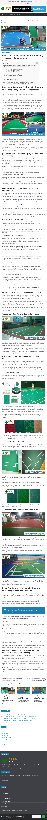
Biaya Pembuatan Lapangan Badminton (11, 594)
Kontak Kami (12, 14)
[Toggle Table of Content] (36, 63)
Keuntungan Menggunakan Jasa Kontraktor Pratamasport (16, 68)
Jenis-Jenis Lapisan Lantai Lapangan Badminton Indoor (16, 76)
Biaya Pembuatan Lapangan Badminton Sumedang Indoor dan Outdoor (18, 82)
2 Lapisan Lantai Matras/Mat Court (12, 79)
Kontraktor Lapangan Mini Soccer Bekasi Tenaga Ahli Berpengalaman (17, 720)
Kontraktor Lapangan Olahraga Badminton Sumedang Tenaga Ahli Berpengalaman (21, 65)
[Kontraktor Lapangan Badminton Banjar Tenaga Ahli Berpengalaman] (39, 687)
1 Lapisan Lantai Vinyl (9, 78)
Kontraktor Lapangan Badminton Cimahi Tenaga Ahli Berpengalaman (17, 722)
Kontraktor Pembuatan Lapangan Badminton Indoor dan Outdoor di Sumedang (20, 83)
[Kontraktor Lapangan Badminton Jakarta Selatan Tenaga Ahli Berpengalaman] (23, 687)
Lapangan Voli (4, 744)
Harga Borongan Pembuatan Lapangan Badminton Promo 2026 (7, 698)
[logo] (9, 757)
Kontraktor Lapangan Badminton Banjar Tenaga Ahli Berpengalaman (35, 679)
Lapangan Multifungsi (6, 739)
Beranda (3, 20)
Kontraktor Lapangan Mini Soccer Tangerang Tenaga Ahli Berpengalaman (18, 714)
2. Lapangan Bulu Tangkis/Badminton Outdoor (14, 80)
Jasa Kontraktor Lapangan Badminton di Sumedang (32, 668)
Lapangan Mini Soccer (6, 737)
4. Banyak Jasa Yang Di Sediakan (13, 72)
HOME (6, 14)
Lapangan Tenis (4, 742)
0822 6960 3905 (7, 777)
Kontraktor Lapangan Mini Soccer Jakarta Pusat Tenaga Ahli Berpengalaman (12, 679)
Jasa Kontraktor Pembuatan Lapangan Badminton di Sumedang (17, 66)
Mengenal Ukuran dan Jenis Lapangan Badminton (15, 74)
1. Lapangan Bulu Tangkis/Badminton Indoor (14, 75)
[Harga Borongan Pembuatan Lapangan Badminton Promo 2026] (8, 687)
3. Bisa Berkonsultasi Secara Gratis (14, 71)
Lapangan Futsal (5, 735)
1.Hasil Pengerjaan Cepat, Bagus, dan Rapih (15, 69)
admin (6, 60)
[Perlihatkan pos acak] (44, 14)
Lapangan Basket (5, 733)
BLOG (18, 14)
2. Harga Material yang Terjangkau (14, 70)
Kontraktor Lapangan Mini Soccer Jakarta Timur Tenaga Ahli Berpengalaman (18, 716)
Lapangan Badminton (11, 20)
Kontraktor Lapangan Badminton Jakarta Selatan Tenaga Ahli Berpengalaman (23, 698)
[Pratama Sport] (2, 14)
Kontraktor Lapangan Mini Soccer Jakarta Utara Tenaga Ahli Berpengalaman (18, 718)
